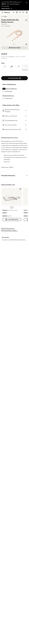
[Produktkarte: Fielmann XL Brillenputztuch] (11, 204)
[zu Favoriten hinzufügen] (26, 20)
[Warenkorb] (26, 12)
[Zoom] (26, 44)
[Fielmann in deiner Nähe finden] (16, 12)
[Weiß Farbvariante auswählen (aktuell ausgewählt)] (11, 207)
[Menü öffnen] (2, 12)
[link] (14, 5)
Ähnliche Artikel (15, 47)
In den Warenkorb (13, 78)
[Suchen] (13, 12)
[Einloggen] (20, 12)
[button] (13, 44)
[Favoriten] (23, 12)
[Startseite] (7, 12)
